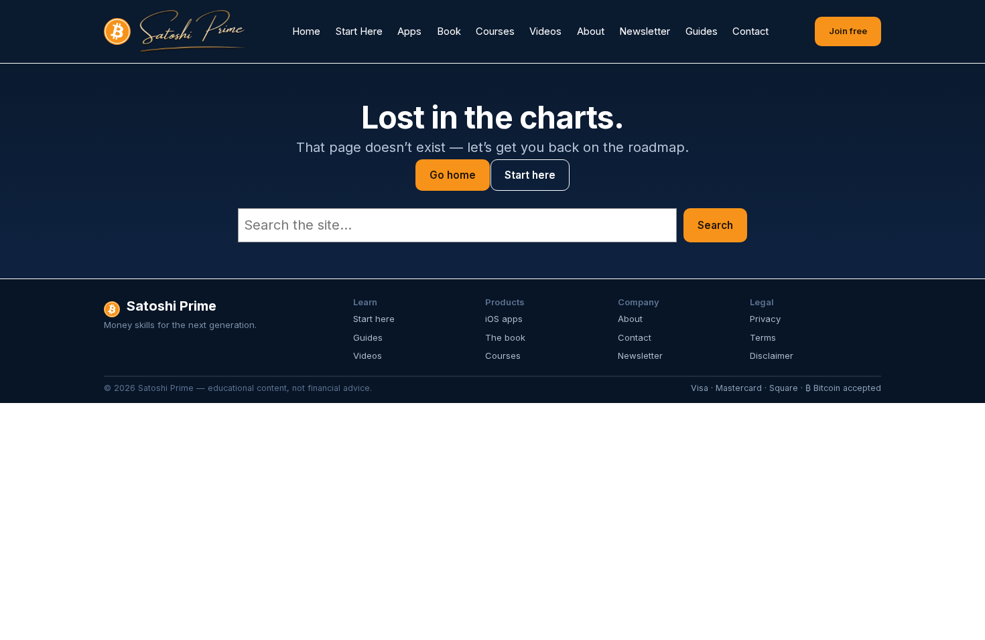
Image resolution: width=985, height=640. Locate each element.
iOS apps (504, 318)
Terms (763, 337)
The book (505, 337)
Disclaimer (771, 355)
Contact (634, 337)
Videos (367, 355)
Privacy (765, 318)
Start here (530, 175)
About (630, 318)
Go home (453, 175)
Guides (368, 337)
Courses (503, 355)
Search (715, 225)
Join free (848, 30)
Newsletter (640, 355)
